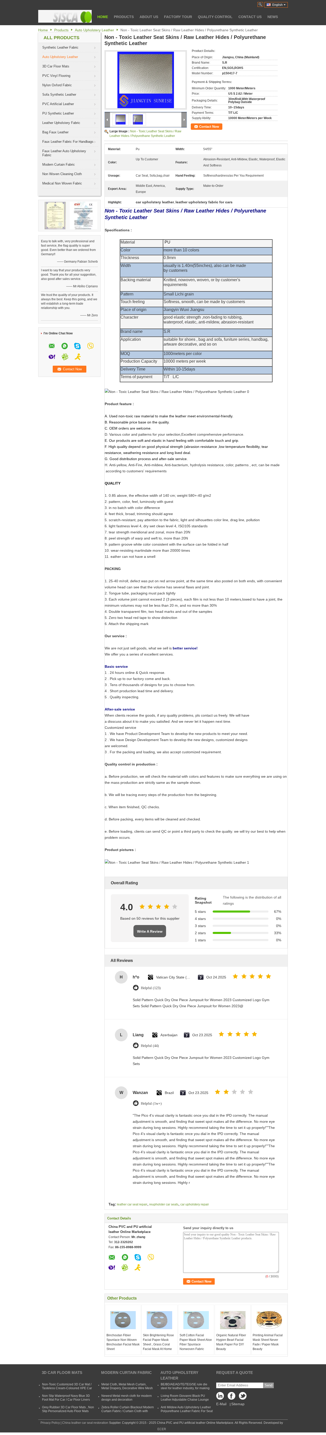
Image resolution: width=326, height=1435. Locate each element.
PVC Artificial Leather (58, 104)
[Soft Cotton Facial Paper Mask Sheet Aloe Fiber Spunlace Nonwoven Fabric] (196, 1320)
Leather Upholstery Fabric (61, 123)
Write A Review (149, 931)
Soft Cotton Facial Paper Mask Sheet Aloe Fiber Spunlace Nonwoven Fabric (196, 1342)
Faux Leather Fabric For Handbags (67, 142)
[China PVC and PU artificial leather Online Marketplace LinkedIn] (221, 1397)
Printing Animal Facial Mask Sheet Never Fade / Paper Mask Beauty (268, 1342)
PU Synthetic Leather (58, 113)
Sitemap (237, 1404)
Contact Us (250, 17)
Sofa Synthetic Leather (59, 94)
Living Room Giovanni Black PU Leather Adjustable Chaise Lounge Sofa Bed (185, 1399)
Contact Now (209, 127)
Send (268, 1385)
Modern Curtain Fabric (58, 164)
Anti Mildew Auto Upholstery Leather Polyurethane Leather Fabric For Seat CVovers (187, 1411)
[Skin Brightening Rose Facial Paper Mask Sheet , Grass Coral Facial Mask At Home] (159, 1320)
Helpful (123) (151, 988)
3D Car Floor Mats (55, 66)
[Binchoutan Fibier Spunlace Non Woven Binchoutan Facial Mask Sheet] (123, 1320)
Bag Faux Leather (55, 132)
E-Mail (221, 1404)
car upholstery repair (194, 1204)
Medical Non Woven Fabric (62, 183)
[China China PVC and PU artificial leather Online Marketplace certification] (55, 215)
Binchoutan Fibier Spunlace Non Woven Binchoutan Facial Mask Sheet (123, 1342)
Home (102, 17)
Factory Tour (178, 17)
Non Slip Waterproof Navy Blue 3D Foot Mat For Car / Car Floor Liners (66, 1397)
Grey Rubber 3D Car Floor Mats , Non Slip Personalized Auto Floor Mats (68, 1409)
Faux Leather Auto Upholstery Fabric (64, 153)
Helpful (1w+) (151, 1103)
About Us (149, 17)
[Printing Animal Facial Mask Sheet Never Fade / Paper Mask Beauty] (269, 1320)
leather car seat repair (132, 1204)
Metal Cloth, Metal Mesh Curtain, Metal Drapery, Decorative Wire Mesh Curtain (127, 1388)
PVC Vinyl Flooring (56, 76)
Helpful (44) (150, 1046)
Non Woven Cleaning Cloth (62, 174)
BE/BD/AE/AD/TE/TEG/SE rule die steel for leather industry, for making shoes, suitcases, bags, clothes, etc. (185, 1388)
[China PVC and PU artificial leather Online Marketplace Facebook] (231, 1397)
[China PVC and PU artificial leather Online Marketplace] (65, 16)
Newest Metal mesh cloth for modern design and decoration (126, 1397)
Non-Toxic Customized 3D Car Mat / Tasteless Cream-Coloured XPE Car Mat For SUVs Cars (67, 1388)
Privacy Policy (50, 1423)
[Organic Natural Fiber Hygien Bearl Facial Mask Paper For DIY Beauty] (233, 1320)
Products (124, 17)
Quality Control (215, 17)
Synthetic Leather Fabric (60, 47)
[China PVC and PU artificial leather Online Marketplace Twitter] (242, 1397)
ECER (161, 1429)
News (272, 17)
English (277, 5)
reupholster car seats (163, 1204)
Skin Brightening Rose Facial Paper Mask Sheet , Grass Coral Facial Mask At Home (158, 1342)
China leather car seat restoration (85, 1423)
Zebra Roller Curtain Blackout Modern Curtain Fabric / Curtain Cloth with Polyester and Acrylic (127, 1411)
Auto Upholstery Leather (94, 30)
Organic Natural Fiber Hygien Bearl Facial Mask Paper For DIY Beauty (231, 1342)
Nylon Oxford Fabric (57, 85)
